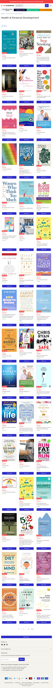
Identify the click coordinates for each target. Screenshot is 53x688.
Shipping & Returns (9, 682)
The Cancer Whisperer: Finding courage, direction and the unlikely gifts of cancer (43, 318)
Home (2, 13)
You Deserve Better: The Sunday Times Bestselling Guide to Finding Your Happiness (9, 316)
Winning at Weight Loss (24, 391)
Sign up (22, 659)
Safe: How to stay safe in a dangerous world (42, 356)
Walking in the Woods (41, 170)
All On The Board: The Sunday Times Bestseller (25, 353)
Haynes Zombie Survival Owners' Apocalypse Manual (26, 54)
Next (32, 629)
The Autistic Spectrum (7, 169)
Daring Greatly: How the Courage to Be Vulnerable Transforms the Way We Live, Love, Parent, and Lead (26, 318)
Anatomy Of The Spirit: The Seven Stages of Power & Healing (44, 428)
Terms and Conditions (27, 682)
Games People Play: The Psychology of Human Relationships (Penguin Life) (25, 171)
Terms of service (44, 682)
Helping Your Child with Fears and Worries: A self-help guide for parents (9, 134)
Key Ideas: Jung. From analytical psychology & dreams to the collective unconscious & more (44, 616)
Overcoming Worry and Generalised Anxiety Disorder (43, 504)
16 (28, 629)
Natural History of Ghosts (7, 96)
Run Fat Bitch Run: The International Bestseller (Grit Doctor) (43, 467)
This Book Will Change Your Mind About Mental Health (44, 97)
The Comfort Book (23, 130)
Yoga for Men (22, 238)
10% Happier (5, 280)
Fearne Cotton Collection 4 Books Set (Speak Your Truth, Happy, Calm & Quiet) (9, 237)
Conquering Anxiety (41, 132)
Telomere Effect (5, 465)
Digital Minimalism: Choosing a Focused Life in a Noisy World (43, 392)
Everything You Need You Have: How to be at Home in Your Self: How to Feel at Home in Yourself (26, 429)
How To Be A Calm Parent (42, 279)
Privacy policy (36, 682)
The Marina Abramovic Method (8, 492)
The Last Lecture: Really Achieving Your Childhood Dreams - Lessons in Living (7, 616)
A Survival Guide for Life (24, 466)
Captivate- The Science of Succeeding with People (42, 244)
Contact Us (17, 682)
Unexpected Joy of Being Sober (8, 57)
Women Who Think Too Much (8, 207)
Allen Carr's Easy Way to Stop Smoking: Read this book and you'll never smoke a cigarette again (43, 59)
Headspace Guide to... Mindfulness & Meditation (24, 579)
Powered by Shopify (26, 685)
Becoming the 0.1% (6, 539)
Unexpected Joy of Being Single (26, 208)
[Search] (47, 5)
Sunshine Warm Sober (7, 356)
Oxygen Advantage (6, 391)
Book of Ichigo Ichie (23, 613)
